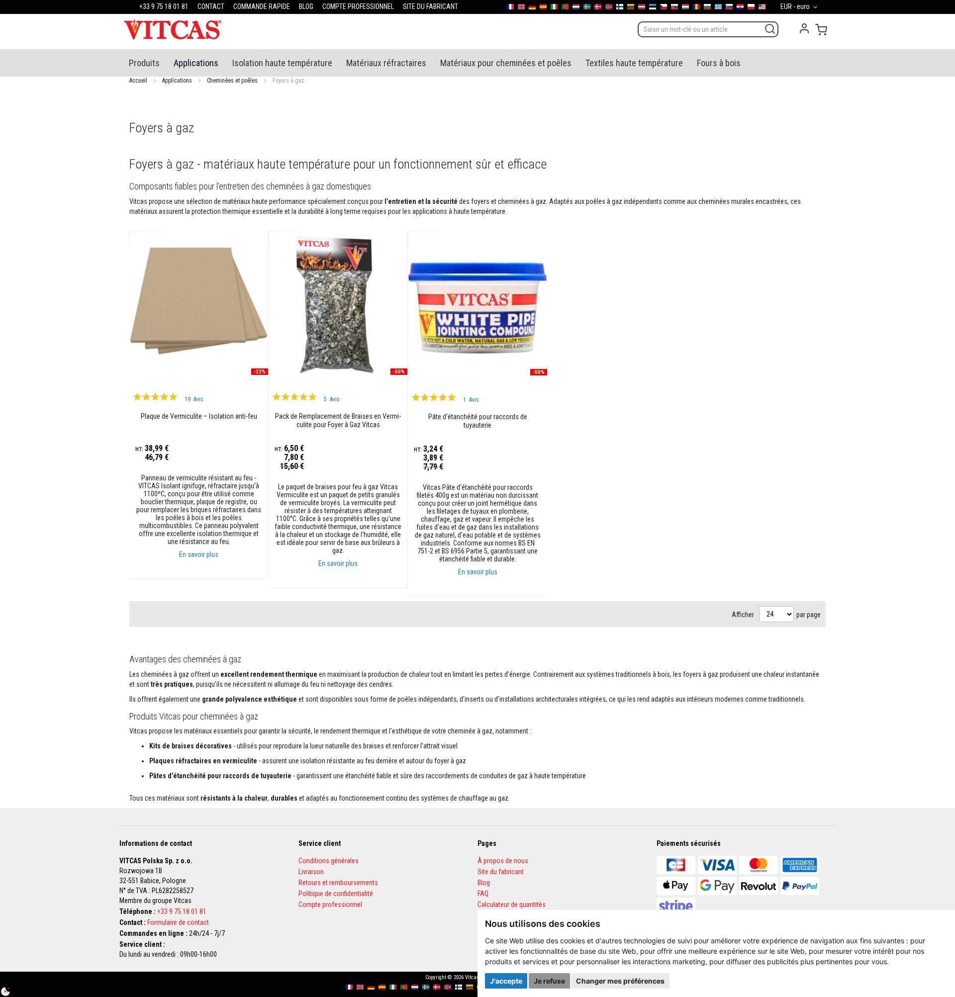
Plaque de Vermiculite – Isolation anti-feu (199, 416)
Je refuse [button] (549, 981)
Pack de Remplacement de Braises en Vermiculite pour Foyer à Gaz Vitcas (338, 420)
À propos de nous (503, 861)
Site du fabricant (501, 872)
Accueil (138, 80)
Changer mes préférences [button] (620, 981)
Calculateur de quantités (512, 904)
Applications (177, 80)
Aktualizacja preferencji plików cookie (10, 986)
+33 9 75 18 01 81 (181, 911)
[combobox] (708, 29)
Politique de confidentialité (335, 894)
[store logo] (172, 29)
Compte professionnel (330, 904)
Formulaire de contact (178, 922)
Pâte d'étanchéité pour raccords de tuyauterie (477, 421)
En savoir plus (198, 554)
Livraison (311, 872)
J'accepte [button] (506, 981)
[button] (800, 6)
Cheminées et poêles (232, 80)
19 (194, 399)
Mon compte (804, 28)
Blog (484, 883)
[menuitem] (144, 63)
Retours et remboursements (338, 883)
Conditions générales (328, 861)
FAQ (483, 894)
